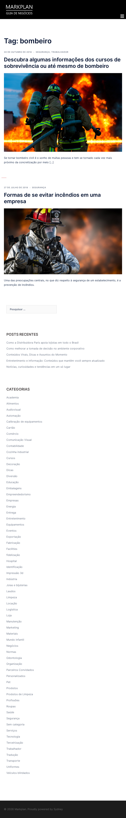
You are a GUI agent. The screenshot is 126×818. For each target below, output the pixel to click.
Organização (14, 663)
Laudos (10, 591)
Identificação (14, 567)
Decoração (13, 464)
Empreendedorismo (18, 494)
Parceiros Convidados (20, 670)
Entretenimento (15, 518)
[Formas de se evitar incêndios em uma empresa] (63, 241)
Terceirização (14, 742)
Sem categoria (15, 724)
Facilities (11, 548)
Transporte (13, 760)
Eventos (11, 530)
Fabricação (13, 542)
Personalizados (15, 676)
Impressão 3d (14, 573)
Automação (13, 415)
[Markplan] (19, 9)
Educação (12, 482)
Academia (12, 397)
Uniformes (12, 766)
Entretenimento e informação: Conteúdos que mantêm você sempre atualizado (55, 360)
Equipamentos (15, 524)
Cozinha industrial (17, 452)
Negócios (12, 645)
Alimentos (12, 403)
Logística (12, 609)
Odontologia (14, 658)
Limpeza (11, 597)
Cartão (10, 427)
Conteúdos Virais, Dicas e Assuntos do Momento (36, 354)
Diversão (11, 476)
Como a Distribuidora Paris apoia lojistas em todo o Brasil (42, 342)
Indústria (11, 579)
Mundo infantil (15, 639)
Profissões (12, 700)
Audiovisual (13, 409)
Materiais (12, 633)
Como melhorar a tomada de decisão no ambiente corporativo (45, 348)
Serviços (11, 730)
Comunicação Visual (19, 439)
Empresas (12, 500)
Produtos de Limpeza (19, 694)
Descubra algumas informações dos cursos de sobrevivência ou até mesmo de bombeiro (62, 62)
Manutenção (14, 621)
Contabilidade (15, 446)
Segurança (43, 52)
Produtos (12, 688)
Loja (9, 615)
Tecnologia (13, 736)
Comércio (12, 433)
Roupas (11, 706)
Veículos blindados (18, 772)
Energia (11, 506)
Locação (11, 603)
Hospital (11, 561)
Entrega (11, 512)
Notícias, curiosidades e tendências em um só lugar (38, 366)
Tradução (12, 754)
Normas (11, 651)
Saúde (10, 712)
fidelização (13, 555)
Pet (8, 682)
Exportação (13, 536)
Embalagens (13, 488)
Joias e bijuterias (16, 585)
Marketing (12, 627)
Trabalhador (59, 52)
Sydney (58, 809)
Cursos (10, 458)
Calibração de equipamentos (24, 421)
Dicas (9, 470)
